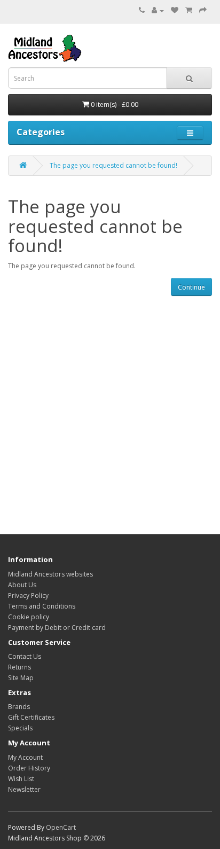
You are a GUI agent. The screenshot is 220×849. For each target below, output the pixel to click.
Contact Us (24, 656)
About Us (22, 584)
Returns (19, 667)
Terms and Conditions (41, 606)
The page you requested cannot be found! (113, 165)
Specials (20, 728)
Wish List (21, 778)
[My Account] (158, 10)
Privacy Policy (28, 595)
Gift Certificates (31, 717)
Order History (29, 768)
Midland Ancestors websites (50, 574)
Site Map (21, 677)
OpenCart (61, 827)
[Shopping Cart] (188, 10)
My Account (25, 757)
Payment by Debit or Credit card (57, 627)
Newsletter (24, 789)
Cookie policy (28, 616)
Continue (191, 287)
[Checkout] (203, 10)
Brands (19, 706)
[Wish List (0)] (174, 10)
